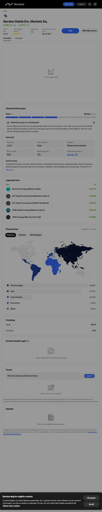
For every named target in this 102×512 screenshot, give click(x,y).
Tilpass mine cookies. (11, 506)
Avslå (91, 504)
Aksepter (91, 498)
